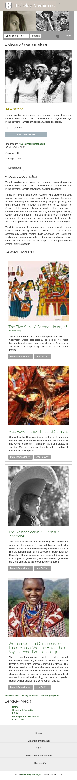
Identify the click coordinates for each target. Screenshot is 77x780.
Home (15, 707)
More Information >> (20, 356)
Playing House (48, 695)
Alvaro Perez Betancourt (32, 144)
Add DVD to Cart (26, 134)
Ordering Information (23, 710)
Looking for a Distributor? (25, 716)
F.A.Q (15, 713)
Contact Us (18, 719)
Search (36, 36)
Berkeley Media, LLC (32, 774)
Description (14, 168)
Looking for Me (20, 695)
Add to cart (42, 356)
